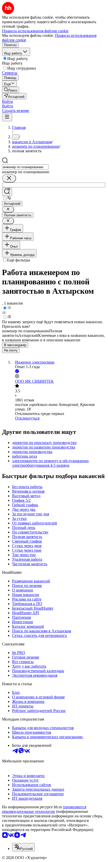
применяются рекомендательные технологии (44, 809)
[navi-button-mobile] (7, 117)
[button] (7, 101)
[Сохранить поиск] (7, 192)
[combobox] (25, 167)
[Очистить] (9, 178)
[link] (10, 90)
